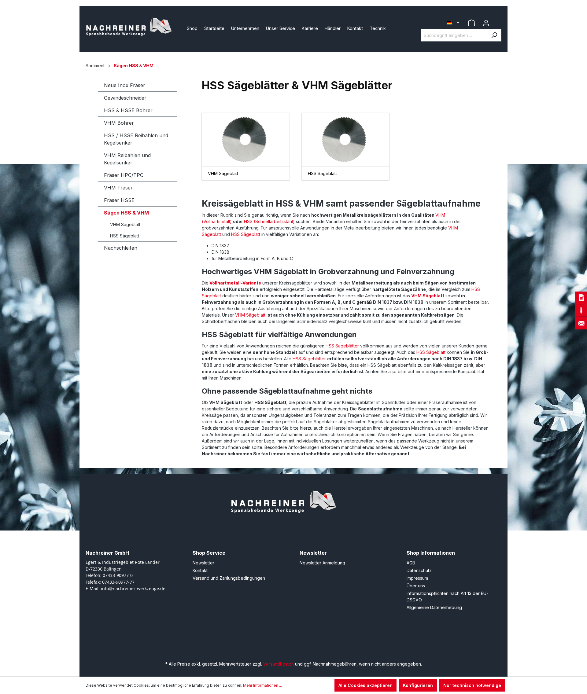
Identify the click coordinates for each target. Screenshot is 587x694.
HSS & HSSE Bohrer (128, 110)
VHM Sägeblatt (125, 224)
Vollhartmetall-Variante (235, 282)
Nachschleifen (120, 248)
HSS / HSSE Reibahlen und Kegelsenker (136, 139)
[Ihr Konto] (486, 23)
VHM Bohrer (119, 123)
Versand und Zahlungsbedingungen (229, 578)
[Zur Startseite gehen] (131, 28)
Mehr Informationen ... (262, 685)
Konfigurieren (418, 685)
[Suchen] (494, 35)
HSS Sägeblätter (342, 345)
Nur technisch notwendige (472, 685)
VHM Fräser (118, 188)
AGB (411, 562)
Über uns (416, 585)
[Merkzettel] (471, 23)
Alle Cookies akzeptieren (365, 685)
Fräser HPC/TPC (123, 175)
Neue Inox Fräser (124, 85)
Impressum (417, 578)
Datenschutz (419, 570)
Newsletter (203, 562)
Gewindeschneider (125, 98)
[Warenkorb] (497, 20)
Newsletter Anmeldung (322, 562)
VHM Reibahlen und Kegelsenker (127, 159)
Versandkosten (278, 663)
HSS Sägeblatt (124, 235)
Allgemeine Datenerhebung (434, 607)
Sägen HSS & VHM (126, 213)
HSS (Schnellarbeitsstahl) (269, 221)
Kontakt (200, 570)
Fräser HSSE (119, 200)
